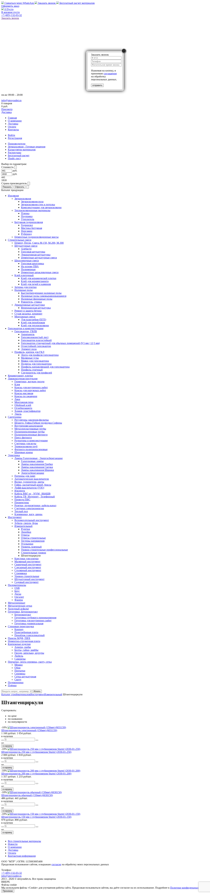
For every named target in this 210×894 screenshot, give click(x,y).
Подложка (26, 216)
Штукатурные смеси (25, 245)
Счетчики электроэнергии (29, 508)
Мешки (18, 664)
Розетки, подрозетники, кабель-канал (35, 505)
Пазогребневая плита (26, 632)
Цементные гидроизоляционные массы (36, 237)
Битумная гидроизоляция (28, 222)
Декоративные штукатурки (29, 304)
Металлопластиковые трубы (30, 428)
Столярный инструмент (27, 570)
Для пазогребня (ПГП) (33, 319)
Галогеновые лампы (32, 461)
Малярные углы (30, 358)
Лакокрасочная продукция (22, 378)
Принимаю (8, 891)
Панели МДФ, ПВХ (19, 638)
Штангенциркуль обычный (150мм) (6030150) (27, 795)
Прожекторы (21, 502)
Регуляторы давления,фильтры (31, 419)
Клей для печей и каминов (36, 284)
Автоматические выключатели (31, 478)
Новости (13, 844)
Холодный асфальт (18, 608)
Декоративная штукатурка (35, 254)
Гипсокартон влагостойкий (36, 340)
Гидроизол (27, 225)
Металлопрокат (16, 602)
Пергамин (26, 231)
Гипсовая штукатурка (33, 251)
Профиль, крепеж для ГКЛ (29, 352)
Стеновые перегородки (21, 626)
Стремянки (20, 573)
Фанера (18, 599)
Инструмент (15, 517)
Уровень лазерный (31, 546)
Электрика (14, 455)
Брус (17, 591)
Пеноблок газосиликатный (29, 635)
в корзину (7, 746)
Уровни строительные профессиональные (44, 549)
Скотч (17, 679)
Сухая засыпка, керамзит (28, 313)
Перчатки (19, 670)
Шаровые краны (23, 452)
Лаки (17, 399)
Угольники (27, 543)
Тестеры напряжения (32, 540)
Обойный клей (22, 405)
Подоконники (15, 682)
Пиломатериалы (17, 585)
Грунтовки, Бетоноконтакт (23, 611)
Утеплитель (27, 219)
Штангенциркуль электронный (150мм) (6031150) (29, 730)
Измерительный (23, 526)
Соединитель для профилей (36, 372)
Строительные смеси (19, 239)
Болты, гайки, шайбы (26, 650)
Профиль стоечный (32, 369)
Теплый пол (21, 511)
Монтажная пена (23, 402)
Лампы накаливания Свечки (37, 467)
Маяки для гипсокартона (35, 360)
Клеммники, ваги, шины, (28, 514)
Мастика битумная (31, 228)
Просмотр (6, 109)
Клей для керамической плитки (38, 278)
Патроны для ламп (24, 476)
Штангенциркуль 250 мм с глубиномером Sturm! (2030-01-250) (36, 752)
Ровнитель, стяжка (31, 301)
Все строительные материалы (24, 841)
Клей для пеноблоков (33, 322)
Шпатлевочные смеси (26, 260)
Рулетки (25, 529)
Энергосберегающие (32, 473)
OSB (17, 588)
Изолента (19, 490)
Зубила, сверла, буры (26, 523)
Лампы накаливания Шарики (37, 470)
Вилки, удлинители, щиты (29, 481)
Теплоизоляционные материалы (32, 210)
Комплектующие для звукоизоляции (41, 207)
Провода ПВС (22, 499)
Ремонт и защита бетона (28, 310)
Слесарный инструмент (27, 567)
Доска (17, 594)
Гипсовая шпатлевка (32, 263)
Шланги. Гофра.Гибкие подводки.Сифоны (38, 422)
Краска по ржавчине (25, 396)
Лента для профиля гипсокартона (40, 355)
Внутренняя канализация (28, 425)
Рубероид (26, 234)
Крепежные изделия (19, 644)
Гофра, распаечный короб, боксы (32, 484)
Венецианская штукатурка (36, 307)
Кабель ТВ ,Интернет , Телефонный (34, 496)
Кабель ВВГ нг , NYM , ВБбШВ (32, 493)
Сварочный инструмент (27, 564)
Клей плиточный (24, 275)
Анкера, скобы (22, 647)
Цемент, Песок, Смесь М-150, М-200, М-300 (39, 242)
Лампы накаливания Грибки (37, 464)
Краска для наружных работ (30, 390)
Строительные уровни (33, 552)
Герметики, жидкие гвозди (29, 381)
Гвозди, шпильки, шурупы (29, 653)
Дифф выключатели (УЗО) (29, 487)
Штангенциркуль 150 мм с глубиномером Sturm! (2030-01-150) (36, 816)
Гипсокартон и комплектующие (25, 328)
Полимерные (28, 269)
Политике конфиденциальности (188, 887)
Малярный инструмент (27, 561)
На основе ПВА (30, 266)
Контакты (13, 129)
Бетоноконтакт (22, 614)
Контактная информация (22, 855)
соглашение (110, 73)
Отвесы (25, 535)
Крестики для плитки (26, 558)
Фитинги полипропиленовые (31, 449)
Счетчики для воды (25, 443)
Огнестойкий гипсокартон (36, 346)
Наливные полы (23, 290)
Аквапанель (27, 334)
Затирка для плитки (25, 287)
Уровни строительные (26, 576)
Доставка (6, 112)
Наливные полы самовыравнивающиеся (43, 296)
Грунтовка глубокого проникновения (35, 617)
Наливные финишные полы (36, 299)
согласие (56, 864)
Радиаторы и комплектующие (31, 440)
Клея (17, 384)
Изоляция (13, 195)
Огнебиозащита (23, 408)
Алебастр (26, 248)
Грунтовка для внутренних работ (33, 620)
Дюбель (18, 656)
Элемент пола (29, 349)
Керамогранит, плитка (20, 375)
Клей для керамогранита (35, 281)
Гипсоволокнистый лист (35, 337)
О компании (15, 120)
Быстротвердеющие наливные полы (41, 293)
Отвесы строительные (33, 537)
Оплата (12, 126)
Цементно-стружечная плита (24, 641)
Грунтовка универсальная (28, 623)
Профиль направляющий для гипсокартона (45, 366)
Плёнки (12, 685)
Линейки (26, 532)
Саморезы (20, 658)
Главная (12, 117)
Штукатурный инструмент (29, 579)
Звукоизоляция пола (32, 201)
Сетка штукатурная (25, 676)
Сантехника (14, 417)
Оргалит (19, 597)
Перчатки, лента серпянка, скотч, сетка (30, 661)
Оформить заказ (10, 6)
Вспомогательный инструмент (31, 520)
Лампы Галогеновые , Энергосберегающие (38, 458)
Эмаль (17, 414)
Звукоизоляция (22, 198)
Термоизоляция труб (25, 446)
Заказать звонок (46, 3)
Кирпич (18, 629)
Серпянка (19, 673)
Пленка (25, 213)
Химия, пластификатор (27, 411)
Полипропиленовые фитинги (31, 434)
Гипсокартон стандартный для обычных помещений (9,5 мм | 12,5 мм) (60, 343)
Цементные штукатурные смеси (39, 257)
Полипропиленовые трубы (29, 431)
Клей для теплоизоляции (35, 325)
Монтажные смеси (24, 316)
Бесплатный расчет (77, 3)
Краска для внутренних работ (31, 387)
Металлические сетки (20, 605)
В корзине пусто (10, 12)
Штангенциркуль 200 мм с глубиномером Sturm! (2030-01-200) (36, 773)
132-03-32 (11, 15)
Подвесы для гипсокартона (36, 363)
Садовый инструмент (26, 582)
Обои (17, 667)
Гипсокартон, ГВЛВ (25, 331)
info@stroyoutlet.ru (11, 100)
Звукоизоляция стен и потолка (38, 204)
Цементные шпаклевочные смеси (40, 272)
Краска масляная (23, 393)
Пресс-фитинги (23, 437)
